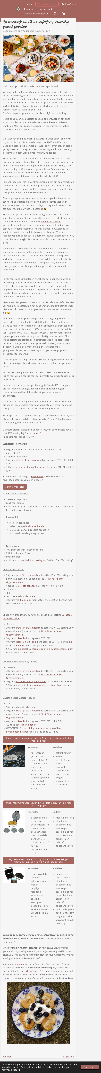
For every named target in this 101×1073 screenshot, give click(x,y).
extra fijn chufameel (26, 575)
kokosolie (25, 599)
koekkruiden (25, 467)
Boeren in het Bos (34, 433)
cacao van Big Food (26, 641)
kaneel (38, 467)
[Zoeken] (55, 13)
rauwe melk (37, 476)
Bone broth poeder (51, 221)
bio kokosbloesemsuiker (60, 648)
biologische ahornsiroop (29, 460)
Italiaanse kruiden (35, 526)
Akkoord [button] (90, 1067)
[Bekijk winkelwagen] (64, 13)
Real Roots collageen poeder (31, 681)
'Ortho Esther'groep (40, 971)
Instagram (20, 964)
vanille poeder (28, 596)
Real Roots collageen (35, 560)
